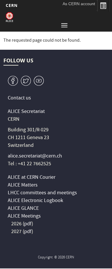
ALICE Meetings (24, 216)
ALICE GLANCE (23, 209)
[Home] (9, 17)
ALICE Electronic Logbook (35, 201)
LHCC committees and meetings (42, 193)
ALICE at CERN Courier (31, 178)
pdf (28, 224)
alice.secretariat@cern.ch (35, 156)
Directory (103, 5)
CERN (12, 5)
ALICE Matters (23, 185)
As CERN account (79, 3)
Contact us (19, 98)
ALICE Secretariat (26, 112)
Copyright (45, 257)
